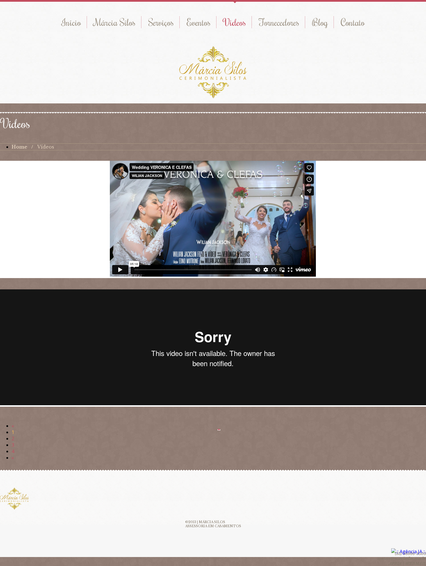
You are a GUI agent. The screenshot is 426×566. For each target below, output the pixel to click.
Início (71, 22)
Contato (353, 22)
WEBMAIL (415, 563)
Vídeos (234, 22)
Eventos (198, 22)
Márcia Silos (114, 22)
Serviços (161, 22)
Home (19, 147)
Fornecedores (279, 22)
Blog (320, 22)
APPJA (395, 563)
